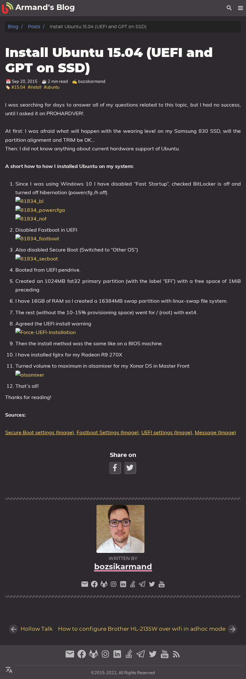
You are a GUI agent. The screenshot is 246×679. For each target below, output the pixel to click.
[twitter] (153, 586)
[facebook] (95, 586)
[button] (240, 8)
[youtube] (162, 586)
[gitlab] (105, 586)
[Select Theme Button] (9, 670)
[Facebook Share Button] (115, 467)
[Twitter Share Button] (130, 467)
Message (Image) (215, 432)
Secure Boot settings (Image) (39, 432)
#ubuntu (51, 87)
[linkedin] (124, 586)
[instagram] (114, 586)
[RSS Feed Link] (176, 657)
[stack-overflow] (133, 586)
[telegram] (143, 586)
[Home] (7, 8)
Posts (34, 26)
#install (34, 87)
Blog (13, 26)
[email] (85, 586)
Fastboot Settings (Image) (108, 432)
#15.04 (18, 87)
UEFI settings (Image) (166, 432)
